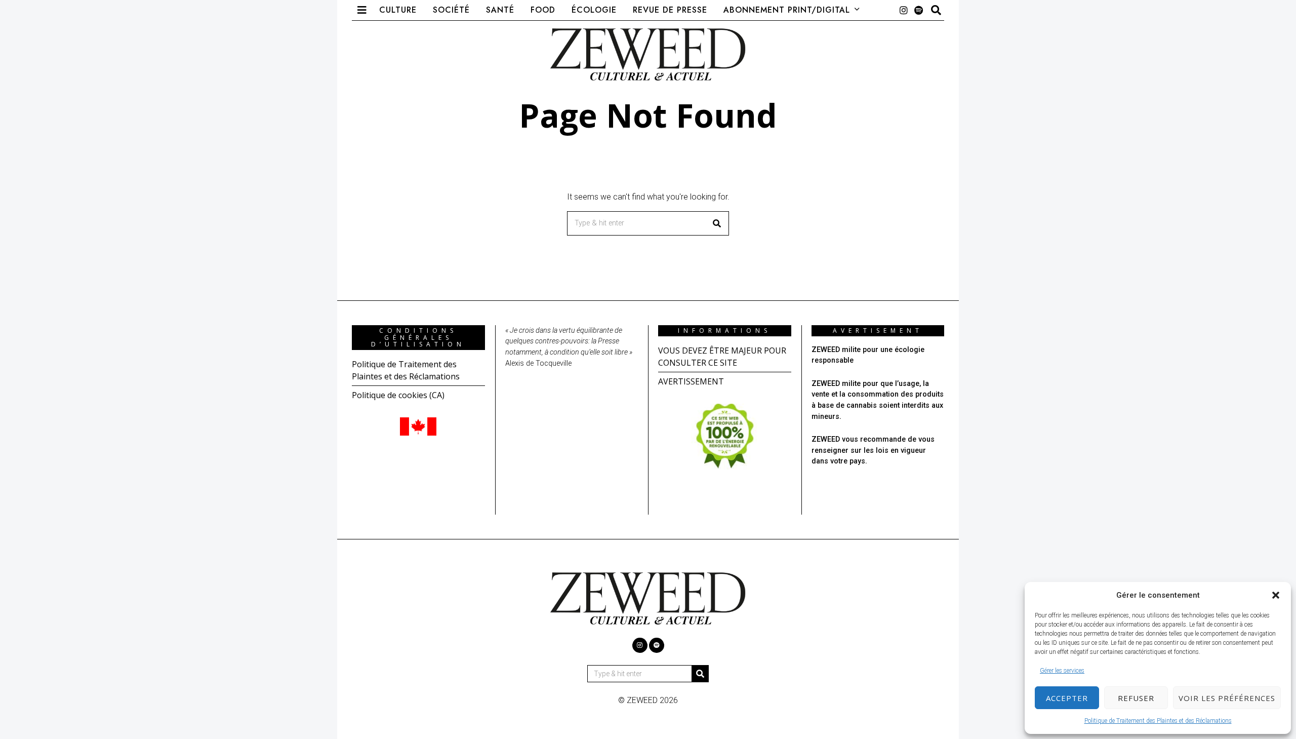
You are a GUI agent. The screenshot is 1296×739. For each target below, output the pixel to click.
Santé (500, 10)
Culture (398, 10)
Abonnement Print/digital (786, 10)
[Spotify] (918, 10)
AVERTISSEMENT (691, 381)
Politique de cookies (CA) (398, 395)
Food (543, 10)
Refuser (1136, 698)
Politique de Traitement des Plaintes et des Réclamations (1158, 720)
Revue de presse (670, 10)
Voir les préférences (1227, 698)
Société (451, 10)
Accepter (1067, 698)
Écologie (594, 10)
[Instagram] (903, 10)
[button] (1276, 595)
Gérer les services (1062, 670)
